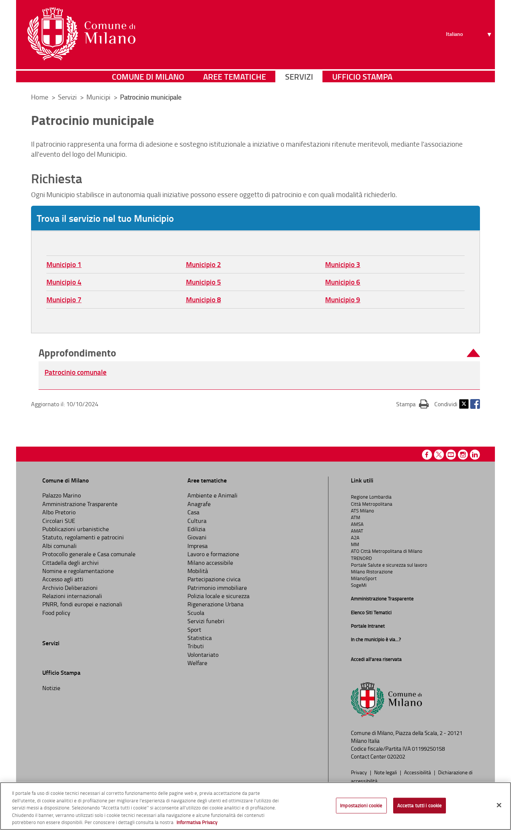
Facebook (475, 404)
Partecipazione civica (214, 579)
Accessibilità (418, 772)
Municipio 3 (342, 264)
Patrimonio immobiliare (217, 588)
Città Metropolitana (371, 503)
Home (39, 96)
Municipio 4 (64, 282)
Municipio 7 (64, 299)
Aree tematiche (234, 76)
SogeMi (359, 585)
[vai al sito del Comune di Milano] (81, 34)
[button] (259, 353)
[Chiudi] (499, 805)
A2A (355, 537)
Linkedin (475, 455)
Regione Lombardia (371, 496)
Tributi (195, 646)
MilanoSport (364, 578)
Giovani (196, 537)
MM (355, 544)
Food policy (56, 613)
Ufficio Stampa (362, 76)
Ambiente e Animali (212, 495)
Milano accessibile (210, 562)
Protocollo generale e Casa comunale (88, 554)
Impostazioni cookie (361, 805)
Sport (194, 629)
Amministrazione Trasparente (79, 504)
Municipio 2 (203, 264)
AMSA (357, 524)
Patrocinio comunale (76, 372)
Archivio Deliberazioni (70, 588)
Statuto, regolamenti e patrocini (83, 537)
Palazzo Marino (61, 495)
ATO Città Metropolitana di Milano (386, 551)
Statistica (199, 638)
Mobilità (197, 571)
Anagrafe (199, 504)
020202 (396, 756)
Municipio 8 (203, 299)
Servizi (299, 76)
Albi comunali (59, 546)
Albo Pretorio (59, 512)
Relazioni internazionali (72, 596)
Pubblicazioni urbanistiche (75, 529)
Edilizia (196, 529)
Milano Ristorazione (372, 571)
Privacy (359, 772)
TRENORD (361, 558)
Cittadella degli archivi (70, 562)
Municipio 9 (342, 299)
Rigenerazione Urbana (215, 604)
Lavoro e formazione (213, 554)
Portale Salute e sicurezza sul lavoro (389, 564)
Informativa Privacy (197, 822)
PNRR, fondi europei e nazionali (82, 604)
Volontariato (202, 654)
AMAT (357, 530)
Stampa (412, 403)
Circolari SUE (58, 521)
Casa (193, 512)
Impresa (197, 546)
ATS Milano (362, 510)
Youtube (451, 455)
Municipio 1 (64, 264)
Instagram (463, 455)
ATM (355, 517)
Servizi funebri (205, 621)
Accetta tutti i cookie (419, 805)
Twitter (464, 404)
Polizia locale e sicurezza (218, 596)
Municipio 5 (203, 282)
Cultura (196, 521)
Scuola (195, 613)
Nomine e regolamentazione (78, 571)
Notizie (51, 688)
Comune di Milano (148, 76)
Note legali (386, 772)
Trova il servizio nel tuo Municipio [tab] (105, 218)
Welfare (197, 663)
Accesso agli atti (62, 579)
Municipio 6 (342, 282)
